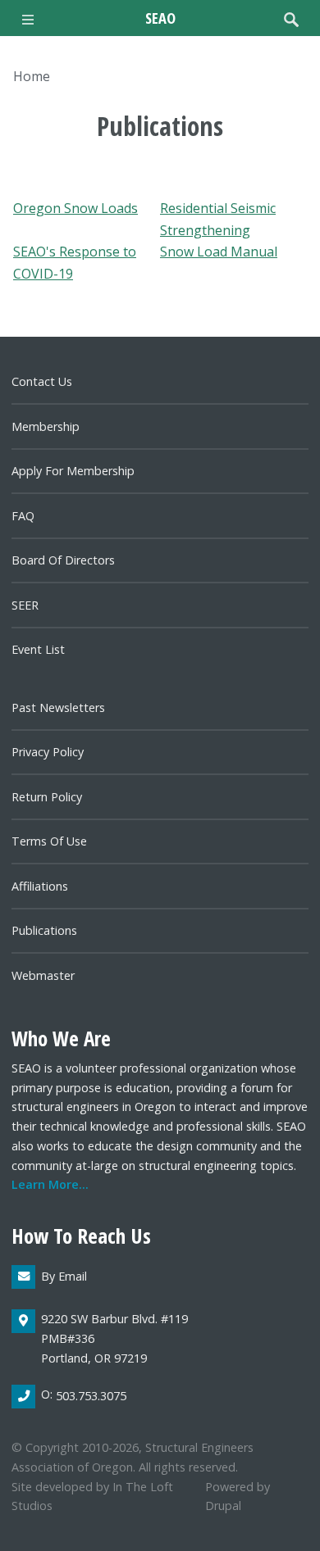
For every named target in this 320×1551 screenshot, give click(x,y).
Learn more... (50, 1184)
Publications (44, 930)
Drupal (223, 1505)
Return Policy (46, 797)
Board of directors (63, 560)
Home (31, 76)
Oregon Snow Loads (75, 208)
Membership (45, 426)
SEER (25, 605)
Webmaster (43, 975)
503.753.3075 (91, 1396)
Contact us (41, 381)
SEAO (160, 17)
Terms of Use (49, 841)
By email (64, 1276)
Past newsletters (58, 707)
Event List (38, 649)
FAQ (22, 516)
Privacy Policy (47, 752)
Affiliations (39, 886)
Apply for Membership (73, 470)
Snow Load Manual (218, 252)
